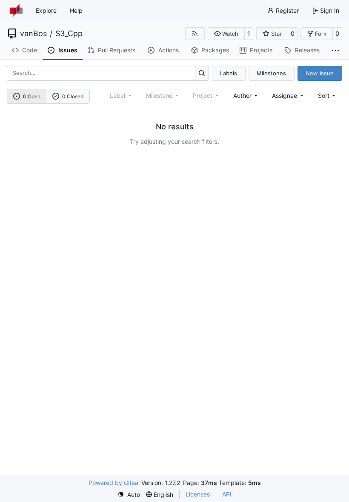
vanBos (33, 33)
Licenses (198, 494)
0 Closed (72, 96)
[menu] (327, 95)
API (227, 494)
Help (76, 10)
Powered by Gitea (113, 482)
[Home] (16, 10)
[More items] (335, 51)
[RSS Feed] (195, 33)
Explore (46, 10)
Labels (228, 73)
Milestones (271, 73)
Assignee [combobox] (284, 95)
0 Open (31, 96)
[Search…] (202, 73)
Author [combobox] (242, 95)
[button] (226, 33)
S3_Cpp (69, 33)
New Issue (320, 73)
